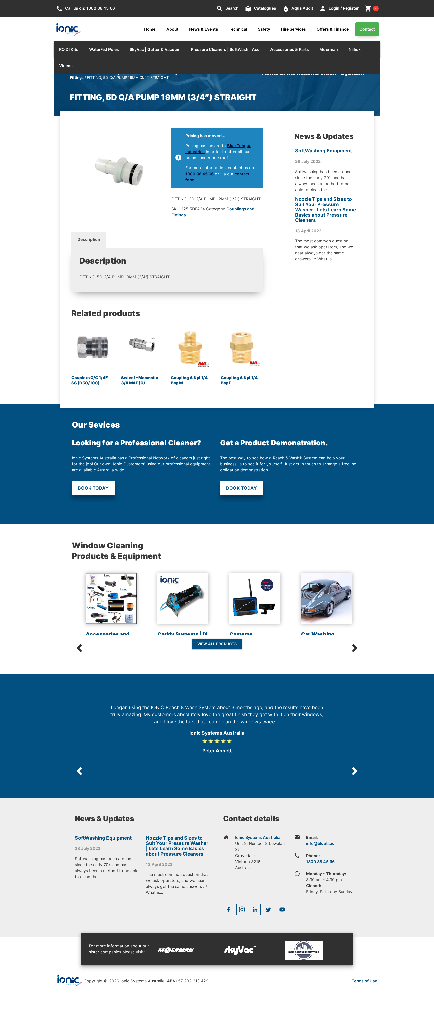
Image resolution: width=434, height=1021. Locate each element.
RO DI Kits (68, 49)
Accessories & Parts (289, 49)
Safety (264, 29)
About (172, 29)
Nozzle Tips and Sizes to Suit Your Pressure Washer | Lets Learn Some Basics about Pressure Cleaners (325, 209)
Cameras (241, 634)
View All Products (217, 644)
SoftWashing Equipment (323, 151)
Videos (66, 65)
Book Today (93, 488)
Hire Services (293, 29)
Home (149, 29)
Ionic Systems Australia (257, 837)
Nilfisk (355, 49)
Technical (238, 29)
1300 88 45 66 (199, 173)
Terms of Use (364, 980)
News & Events (203, 29)
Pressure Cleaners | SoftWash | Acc (225, 49)
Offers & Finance (333, 29)
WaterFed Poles (104, 49)
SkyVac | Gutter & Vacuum (155, 49)
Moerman (328, 49)
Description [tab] (88, 239)
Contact (367, 29)
